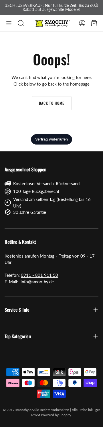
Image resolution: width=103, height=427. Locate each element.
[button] (9, 23)
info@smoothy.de (37, 281)
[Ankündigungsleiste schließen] (97, 4)
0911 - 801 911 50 (39, 275)
